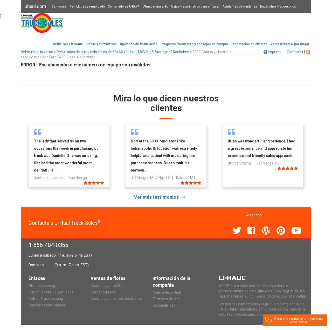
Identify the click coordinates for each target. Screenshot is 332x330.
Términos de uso (166, 299)
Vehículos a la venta (67, 44)
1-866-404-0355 (48, 245)
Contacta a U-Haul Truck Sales (65, 223)
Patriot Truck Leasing (46, 299)
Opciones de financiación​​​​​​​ (138, 44)
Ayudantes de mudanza (240, 6)
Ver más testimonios (157, 197)
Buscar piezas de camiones (51, 292)
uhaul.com (35, 6)
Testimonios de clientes (249, 44)
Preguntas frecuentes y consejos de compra (194, 44)
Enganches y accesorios (278, 6)
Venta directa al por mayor (290, 44)
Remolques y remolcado (87, 6)
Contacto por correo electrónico (116, 299)
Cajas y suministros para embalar (195, 6)
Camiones (59, 6)
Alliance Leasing (42, 286)
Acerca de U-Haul (167, 292)
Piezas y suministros (101, 44)
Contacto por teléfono (109, 286)
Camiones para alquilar (47, 305)
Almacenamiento (155, 6)
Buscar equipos (103, 292)
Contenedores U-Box (123, 6)
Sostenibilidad (164, 305)
